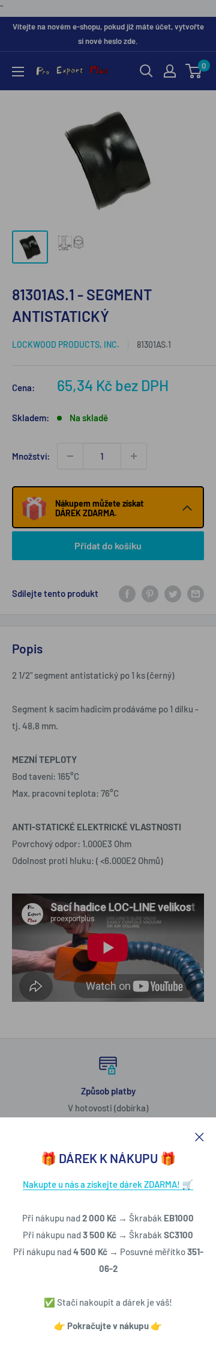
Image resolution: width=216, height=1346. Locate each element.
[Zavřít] (199, 1135)
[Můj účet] (170, 71)
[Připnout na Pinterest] (150, 593)
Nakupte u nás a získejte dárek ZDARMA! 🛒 (108, 1184)
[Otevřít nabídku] (18, 71)
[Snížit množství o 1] (70, 456)
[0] (194, 71)
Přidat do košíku (108, 545)
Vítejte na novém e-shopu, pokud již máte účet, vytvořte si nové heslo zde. (108, 34)
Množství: (31, 456)
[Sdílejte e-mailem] (195, 593)
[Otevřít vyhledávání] (146, 71)
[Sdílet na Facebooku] (127, 593)
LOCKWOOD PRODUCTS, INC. (65, 344)
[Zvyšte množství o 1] (133, 456)
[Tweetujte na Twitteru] (172, 593)
